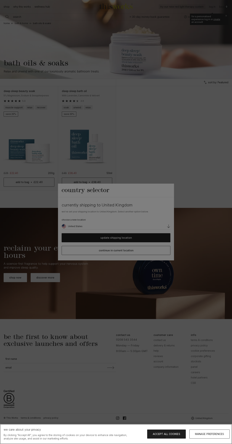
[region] (116, 434)
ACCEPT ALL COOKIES (166, 433)
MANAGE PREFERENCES (209, 433)
